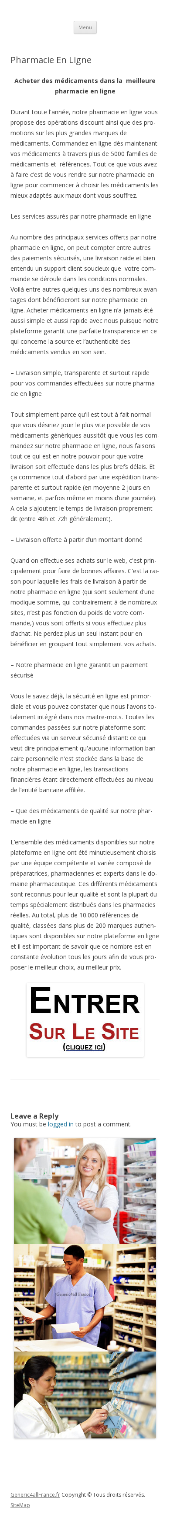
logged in (61, 1124)
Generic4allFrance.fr (35, 1494)
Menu (85, 27)
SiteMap (20, 1505)
